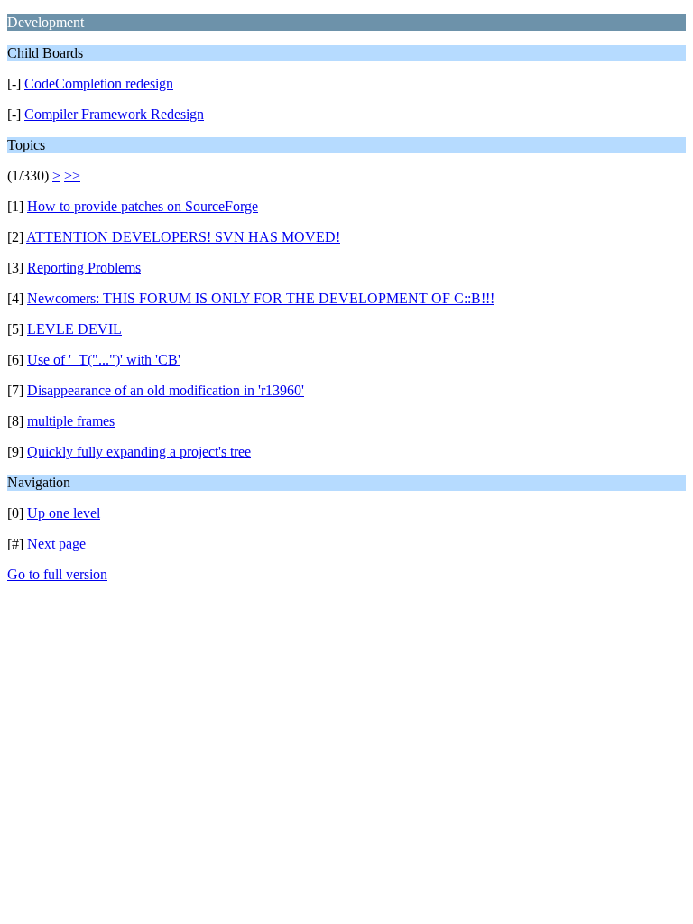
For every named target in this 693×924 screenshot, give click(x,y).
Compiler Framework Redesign (114, 114)
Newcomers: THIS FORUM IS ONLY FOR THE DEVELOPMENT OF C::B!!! (260, 298)
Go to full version (57, 574)
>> (72, 175)
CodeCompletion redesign (98, 83)
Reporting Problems (84, 267)
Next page (56, 543)
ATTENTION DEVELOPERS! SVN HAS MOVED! (183, 237)
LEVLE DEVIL (74, 329)
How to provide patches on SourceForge (142, 206)
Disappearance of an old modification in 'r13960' (165, 390)
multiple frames (71, 421)
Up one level (63, 513)
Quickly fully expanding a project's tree (139, 451)
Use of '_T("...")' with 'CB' (103, 359)
